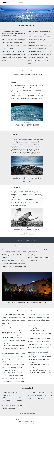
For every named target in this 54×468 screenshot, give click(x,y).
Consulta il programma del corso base (27, 413)
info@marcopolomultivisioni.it (27, 423)
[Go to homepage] (6, 2)
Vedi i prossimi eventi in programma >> (27, 240)
